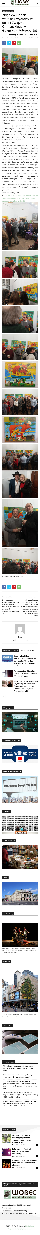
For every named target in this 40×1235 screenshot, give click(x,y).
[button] (3, 3)
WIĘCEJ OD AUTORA (27, 650)
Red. (7, 38)
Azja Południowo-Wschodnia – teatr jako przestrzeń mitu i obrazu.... (24, 1162)
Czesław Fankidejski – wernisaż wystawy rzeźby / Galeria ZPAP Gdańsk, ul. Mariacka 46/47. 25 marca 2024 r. (25, 661)
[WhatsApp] (19, 43)
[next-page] (7, 696)
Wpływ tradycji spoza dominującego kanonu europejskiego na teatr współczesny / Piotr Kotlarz (18, 1068)
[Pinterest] (14, 43)
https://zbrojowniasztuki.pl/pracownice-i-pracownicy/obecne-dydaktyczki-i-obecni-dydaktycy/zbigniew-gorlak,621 (20, 198)
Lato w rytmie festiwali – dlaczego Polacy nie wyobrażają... (22, 1151)
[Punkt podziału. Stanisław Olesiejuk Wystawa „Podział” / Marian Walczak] (7, 673)
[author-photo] (20, 634)
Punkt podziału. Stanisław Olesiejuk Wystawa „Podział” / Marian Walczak (25, 673)
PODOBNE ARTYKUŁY (10, 650)
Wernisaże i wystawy (8, 11)
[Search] (37, 3)
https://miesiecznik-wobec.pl (20, 640)
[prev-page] (3, 696)
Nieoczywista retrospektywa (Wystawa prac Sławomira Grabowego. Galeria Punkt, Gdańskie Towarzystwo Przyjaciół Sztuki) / (26, 686)
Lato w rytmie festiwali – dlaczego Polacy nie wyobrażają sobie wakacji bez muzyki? (18, 1076)
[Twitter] (9, 43)
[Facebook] (4, 43)
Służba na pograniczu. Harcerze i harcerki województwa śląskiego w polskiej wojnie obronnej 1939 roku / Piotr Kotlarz (20, 1095)
